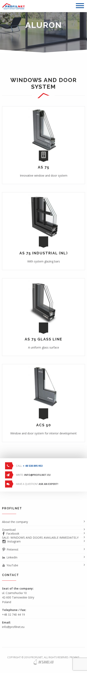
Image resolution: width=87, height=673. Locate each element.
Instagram (14, 541)
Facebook (12, 533)
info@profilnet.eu (37, 475)
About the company (15, 522)
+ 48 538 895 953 (32, 466)
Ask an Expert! (48, 484)
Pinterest (12, 549)
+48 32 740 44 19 (13, 614)
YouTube (12, 565)
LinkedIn (11, 557)
